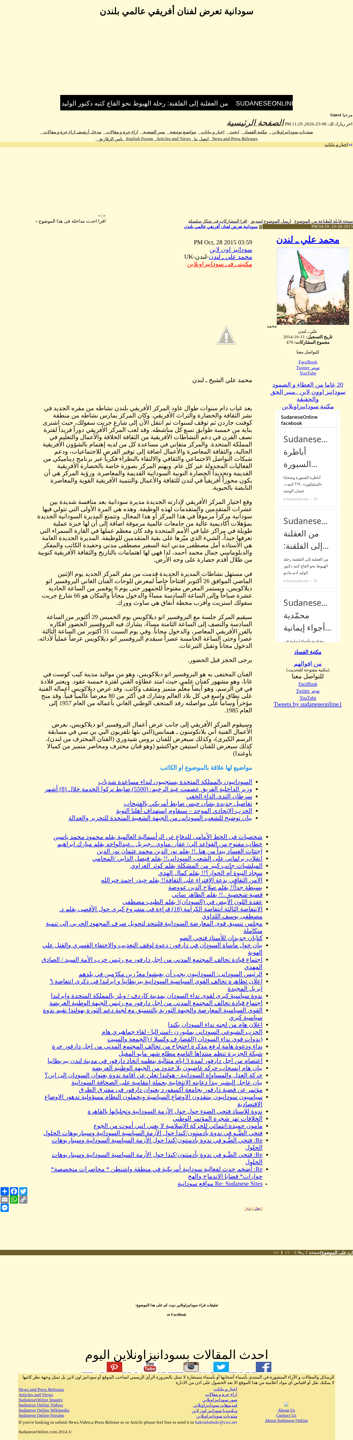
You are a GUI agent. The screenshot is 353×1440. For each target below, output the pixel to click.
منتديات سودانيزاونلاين (291, 132)
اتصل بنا (200, 138)
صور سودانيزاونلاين (219, 1399)
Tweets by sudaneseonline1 (308, 704)
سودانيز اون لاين (231, 249)
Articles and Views (172, 138)
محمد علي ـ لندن (308, 240)
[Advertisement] (176, 59)
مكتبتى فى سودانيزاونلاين (219, 264)
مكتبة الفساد (254, 132)
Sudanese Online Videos (41, 1405)
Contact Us (286, 1415)
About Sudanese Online (286, 1420)
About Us (286, 1410)
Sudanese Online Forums (41, 1415)
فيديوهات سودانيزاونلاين (215, 1405)
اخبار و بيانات (211, 132)
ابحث (232, 132)
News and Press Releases (233, 138)
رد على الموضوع (336, 1252)
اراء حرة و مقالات (120, 132)
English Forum (138, 138)
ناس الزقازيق (109, 138)
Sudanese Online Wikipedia (44, 1410)
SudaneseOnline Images (41, 1399)
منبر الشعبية (152, 132)
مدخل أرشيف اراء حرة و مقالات (70, 132)
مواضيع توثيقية (181, 132)
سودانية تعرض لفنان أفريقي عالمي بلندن (221, 226)
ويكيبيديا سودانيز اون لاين (214, 1410)
